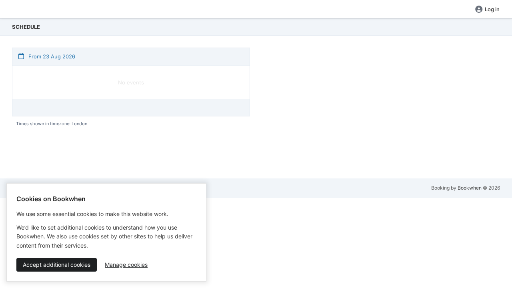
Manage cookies (126, 264)
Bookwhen (470, 188)
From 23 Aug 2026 (51, 56)
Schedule (26, 27)
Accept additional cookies (56, 264)
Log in (492, 9)
